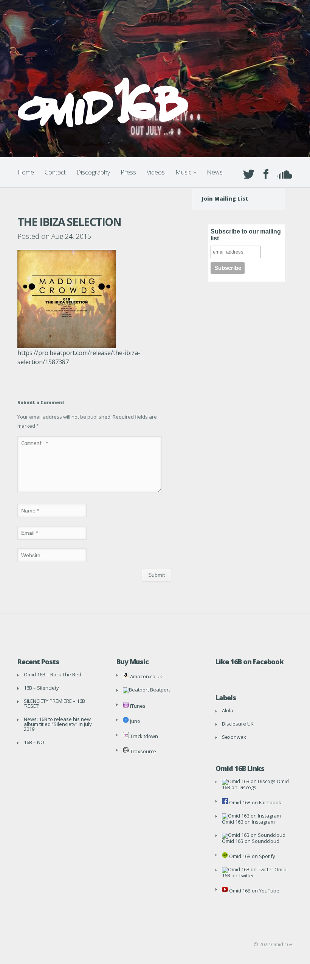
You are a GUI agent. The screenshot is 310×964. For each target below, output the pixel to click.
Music (185, 172)
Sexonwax (234, 737)
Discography (93, 172)
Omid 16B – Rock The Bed (52, 674)
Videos (156, 172)
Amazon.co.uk (145, 676)
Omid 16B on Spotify (251, 856)
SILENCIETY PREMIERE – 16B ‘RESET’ (54, 703)
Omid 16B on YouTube (253, 890)
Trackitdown (143, 736)
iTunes (137, 705)
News (215, 172)
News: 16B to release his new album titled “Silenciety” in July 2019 (58, 724)
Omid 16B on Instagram (248, 821)
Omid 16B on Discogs (255, 784)
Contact (55, 172)
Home (25, 172)
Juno (134, 721)
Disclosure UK (238, 723)
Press (128, 172)
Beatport (159, 689)
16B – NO (34, 742)
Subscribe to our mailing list (246, 234)
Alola (227, 710)
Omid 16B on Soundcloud (250, 841)
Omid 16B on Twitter (254, 872)
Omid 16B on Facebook (254, 802)
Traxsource (142, 751)
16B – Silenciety (41, 687)
